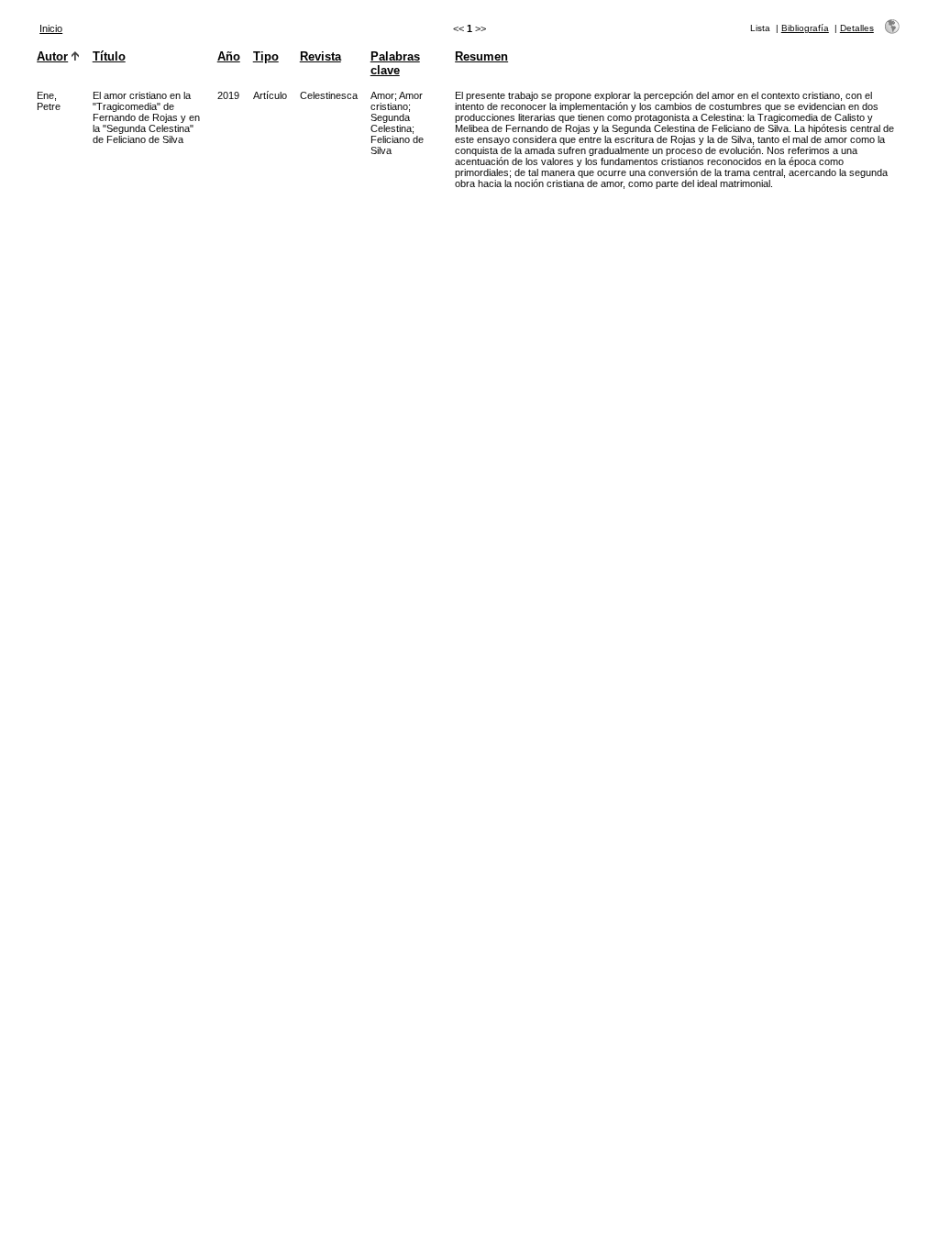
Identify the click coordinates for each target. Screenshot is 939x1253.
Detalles (857, 28)
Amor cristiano (396, 101)
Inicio (50, 28)
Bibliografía (805, 28)
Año (228, 56)
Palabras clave (395, 63)
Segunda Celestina (391, 123)
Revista (320, 56)
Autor (52, 56)
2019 (228, 95)
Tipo (266, 56)
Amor (382, 95)
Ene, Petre (49, 101)
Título (109, 56)
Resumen (481, 56)
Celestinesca (329, 95)
